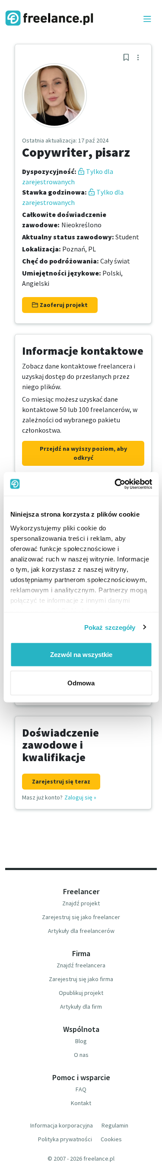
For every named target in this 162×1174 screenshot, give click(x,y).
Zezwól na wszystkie (81, 654)
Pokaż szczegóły (110, 627)
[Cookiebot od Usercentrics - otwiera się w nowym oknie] (115, 483)
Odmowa (81, 682)
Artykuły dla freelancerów (81, 931)
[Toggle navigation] (147, 19)
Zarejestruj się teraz (61, 781)
